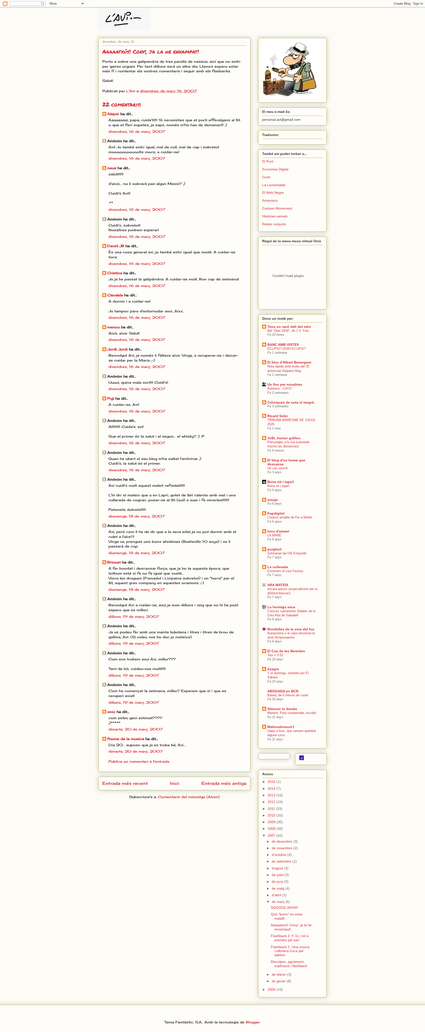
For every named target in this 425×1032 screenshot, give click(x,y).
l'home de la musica (125, 739)
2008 (272, 829)
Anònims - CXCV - (280, 388)
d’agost (278, 868)
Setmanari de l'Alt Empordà (286, 553)
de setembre (282, 861)
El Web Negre (273, 193)
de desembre (282, 841)
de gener (279, 981)
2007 (272, 835)
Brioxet (114, 562)
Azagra (273, 669)
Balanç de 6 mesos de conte (287, 695)
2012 (272, 802)
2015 (272, 782)
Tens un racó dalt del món (289, 327)
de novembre (282, 848)
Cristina (114, 273)
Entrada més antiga (223, 783)
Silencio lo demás (282, 709)
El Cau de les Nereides (286, 651)
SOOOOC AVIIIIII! (284, 908)
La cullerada (277, 567)
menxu (113, 327)
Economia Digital (275, 169)
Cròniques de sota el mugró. (291, 402)
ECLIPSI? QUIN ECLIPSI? (286, 348)
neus (111, 168)
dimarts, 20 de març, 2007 (135, 729)
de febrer (279, 974)
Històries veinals (275, 216)
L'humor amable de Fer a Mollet (289, 517)
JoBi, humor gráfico (284, 438)
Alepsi (113, 114)
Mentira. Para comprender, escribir (291, 713)
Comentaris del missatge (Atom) (189, 797)
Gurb (266, 177)
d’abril (277, 895)
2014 (272, 788)
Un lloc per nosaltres (284, 384)
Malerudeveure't (280, 727)
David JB (115, 246)
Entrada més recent (125, 783)
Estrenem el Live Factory (285, 571)
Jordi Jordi (117, 349)
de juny (278, 881)
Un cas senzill (277, 468)
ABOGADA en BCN (282, 691)
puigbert (274, 549)
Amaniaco (270, 200)
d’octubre (279, 855)
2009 (272, 822)
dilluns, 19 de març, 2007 (133, 616)
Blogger (253, 1022)
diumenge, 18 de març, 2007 (136, 516)
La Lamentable (274, 185)
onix (111, 712)
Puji (110, 398)
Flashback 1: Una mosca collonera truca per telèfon (290, 951)
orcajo (272, 500)
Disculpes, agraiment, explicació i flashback (289, 964)
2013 (272, 795)
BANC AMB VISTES (283, 345)
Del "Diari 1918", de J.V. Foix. (288, 331)
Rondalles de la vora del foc (290, 629)
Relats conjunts (274, 224)
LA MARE (274, 535)
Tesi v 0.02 (275, 655)
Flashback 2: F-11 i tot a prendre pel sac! (289, 938)
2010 (272, 815)
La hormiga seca (281, 607)
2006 (272, 989)
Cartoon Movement (277, 208)
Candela (115, 295)
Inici (174, 783)
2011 (272, 809)
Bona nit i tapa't (280, 482)
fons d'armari (278, 531)
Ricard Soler (277, 416)
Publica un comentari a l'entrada (138, 761)
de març (279, 902)
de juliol (278, 875)
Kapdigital (276, 513)
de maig (278, 888)
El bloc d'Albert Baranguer (289, 362)
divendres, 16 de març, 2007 (136, 131)
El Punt (267, 161)
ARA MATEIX (277, 585)
